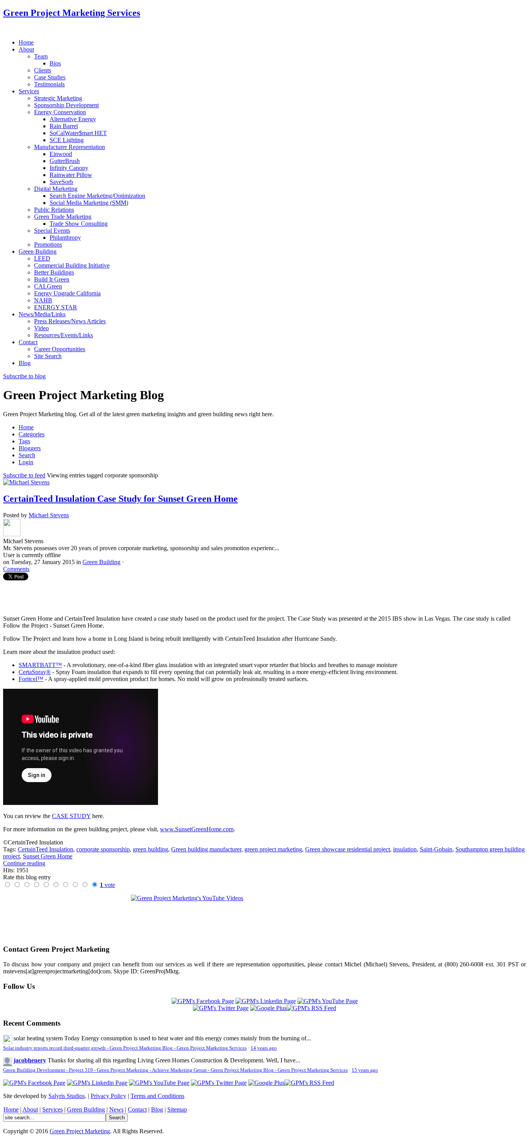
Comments (16, 569)
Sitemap (177, 1109)
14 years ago (264, 1048)
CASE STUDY (71, 816)
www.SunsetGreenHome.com (197, 829)
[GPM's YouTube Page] (327, 1001)
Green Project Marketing (80, 1131)
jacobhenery (30, 1060)
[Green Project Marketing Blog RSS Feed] (311, 1008)
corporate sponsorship (103, 849)
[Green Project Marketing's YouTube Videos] (264, 916)
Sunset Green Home (47, 856)
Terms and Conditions (157, 1096)
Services (52, 1109)
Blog (157, 1109)
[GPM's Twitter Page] (221, 1008)
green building (150, 849)
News (116, 1109)
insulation (405, 849)
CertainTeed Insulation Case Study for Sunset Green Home (120, 499)
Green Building (101, 562)
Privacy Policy (108, 1096)
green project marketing (273, 849)
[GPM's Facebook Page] (203, 1001)
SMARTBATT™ (40, 665)
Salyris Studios (66, 1096)
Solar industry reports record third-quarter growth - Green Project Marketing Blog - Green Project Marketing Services (125, 1048)
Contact (137, 1109)
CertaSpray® (35, 672)
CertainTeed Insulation (45, 849)
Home (11, 1109)
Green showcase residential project (347, 849)
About (30, 1109)
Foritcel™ (31, 679)
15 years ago (365, 1070)
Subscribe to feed (24, 475)
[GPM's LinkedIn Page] (265, 1001)
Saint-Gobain (436, 849)
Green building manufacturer (206, 849)
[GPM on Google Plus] (268, 1008)
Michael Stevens (49, 515)
